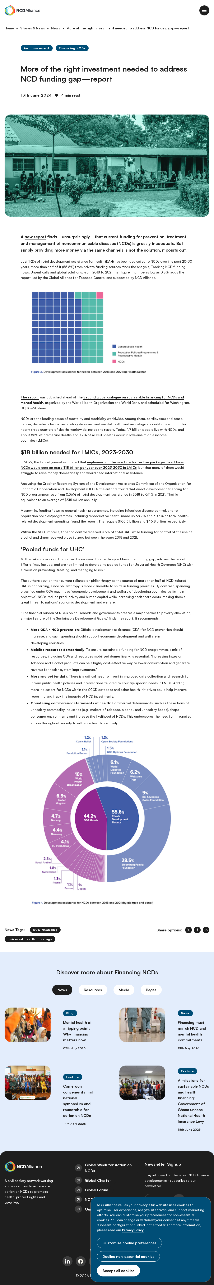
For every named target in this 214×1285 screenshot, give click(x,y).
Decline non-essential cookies (128, 1256)
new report (35, 236)
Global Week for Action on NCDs (108, 1168)
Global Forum (96, 1190)
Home (9, 28)
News (55, 28)
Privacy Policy (133, 1230)
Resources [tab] (93, 990)
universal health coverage (30, 939)
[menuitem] (107, 1167)
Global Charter (98, 1180)
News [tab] (62, 990)
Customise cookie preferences (129, 1243)
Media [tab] (124, 990)
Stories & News (32, 28)
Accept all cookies (118, 1270)
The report (30, 397)
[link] (188, 930)
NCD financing (45, 929)
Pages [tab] (151, 990)
